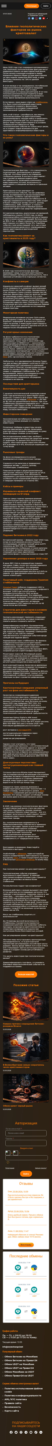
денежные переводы (25, 859)
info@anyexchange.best (12, 1347)
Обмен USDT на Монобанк (19, 1364)
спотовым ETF (24, 730)
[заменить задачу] (8, 1162)
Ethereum (31, 399)
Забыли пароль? (41, 1168)
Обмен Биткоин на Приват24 (20, 1361)
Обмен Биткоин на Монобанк (21, 1357)
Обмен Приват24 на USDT (19, 1376)
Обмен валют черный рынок (18, 1106)
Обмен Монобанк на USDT (19, 1372)
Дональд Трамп (10, 587)
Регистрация (9, 1168)
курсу (15, 858)
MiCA (5, 357)
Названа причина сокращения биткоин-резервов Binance (23, 1025)
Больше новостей (26, 974)
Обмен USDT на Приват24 (19, 1368)
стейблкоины (42, 102)
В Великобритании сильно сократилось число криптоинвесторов (23, 1066)
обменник (22, 853)
